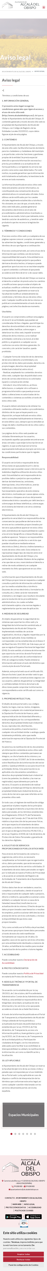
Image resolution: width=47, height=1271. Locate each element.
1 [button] (11, 1134)
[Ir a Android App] (13, 1216)
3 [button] (19, 1134)
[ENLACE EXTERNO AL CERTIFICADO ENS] (23, 1224)
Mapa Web (17, 1204)
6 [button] (31, 1134)
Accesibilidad (34, 1207)
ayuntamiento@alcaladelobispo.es (24, 1189)
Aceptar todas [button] (23, 1254)
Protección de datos (16, 1207)
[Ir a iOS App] (33, 1216)
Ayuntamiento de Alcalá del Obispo (16, 72)
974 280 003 (17, 1186)
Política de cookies (24, 1211)
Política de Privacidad (33, 973)
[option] (23, 1115)
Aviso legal (29, 1204)
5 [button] (27, 1134)
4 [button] (23, 1134)
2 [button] (15, 1134)
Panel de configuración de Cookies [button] (23, 1265)
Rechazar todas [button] (23, 1259)
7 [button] (35, 1134)
